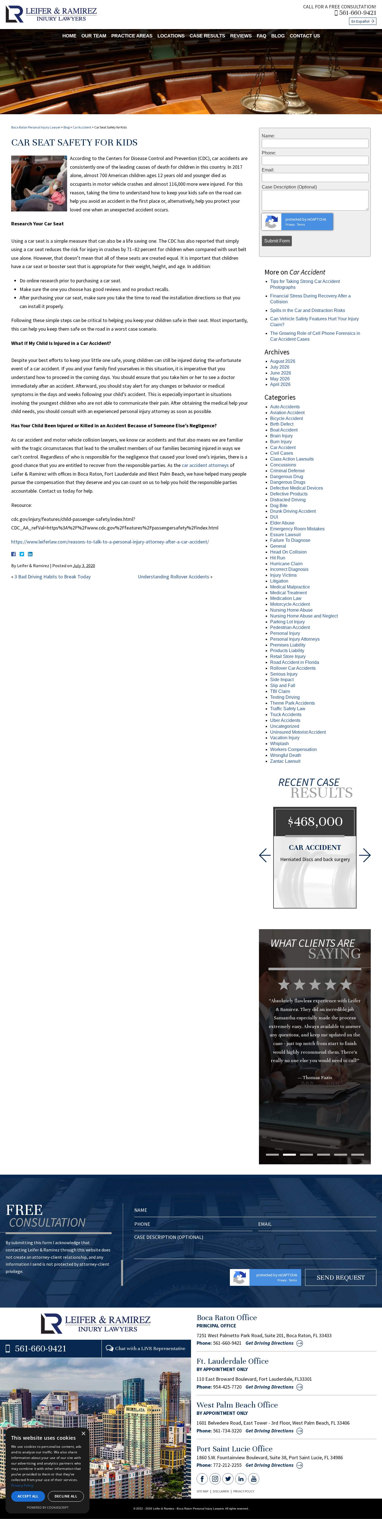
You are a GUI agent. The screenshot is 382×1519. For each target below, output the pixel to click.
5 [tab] (340, 1155)
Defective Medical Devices (296, 488)
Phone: (269, 153)
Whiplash (279, 743)
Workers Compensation (293, 749)
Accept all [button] (28, 1496)
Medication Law (285, 598)
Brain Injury (281, 435)
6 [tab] (357, 1155)
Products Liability (287, 650)
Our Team (93, 36)
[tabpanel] (315, 1040)
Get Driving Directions (270, 1343)
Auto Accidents (285, 406)
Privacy (290, 224)
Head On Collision (288, 552)
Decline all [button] (66, 1496)
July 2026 (279, 367)
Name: (268, 136)
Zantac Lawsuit (285, 761)
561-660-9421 (357, 12)
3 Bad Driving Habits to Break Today (53, 576)
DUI (274, 517)
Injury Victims (283, 575)
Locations (171, 36)
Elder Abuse (282, 523)
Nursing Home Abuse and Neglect (304, 616)
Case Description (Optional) (289, 187)
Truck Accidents (285, 714)
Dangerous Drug (286, 476)
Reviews (241, 36)
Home (69, 36)
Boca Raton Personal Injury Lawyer (35, 127)
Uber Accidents (285, 720)
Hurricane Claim (286, 563)
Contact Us (305, 36)
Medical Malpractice (290, 587)
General (278, 546)
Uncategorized (284, 726)
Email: (268, 170)
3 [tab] (306, 1155)
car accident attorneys (205, 465)
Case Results (207, 36)
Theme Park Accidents (292, 703)
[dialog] (47, 1470)
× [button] (83, 1434)
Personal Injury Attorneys (295, 639)
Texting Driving (285, 697)
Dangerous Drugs (287, 482)
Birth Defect (281, 424)
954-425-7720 (227, 1386)
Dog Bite (278, 505)
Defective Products (289, 494)
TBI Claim (280, 691)
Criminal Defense (287, 470)
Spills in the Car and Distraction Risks (307, 310)
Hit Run (277, 557)
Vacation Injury (285, 737)
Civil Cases (281, 453)
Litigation (279, 581)
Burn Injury (281, 441)
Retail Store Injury (288, 656)
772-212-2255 (227, 1465)
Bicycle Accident (286, 418)
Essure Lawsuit (285, 534)
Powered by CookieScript (48, 1507)
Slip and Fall (282, 685)
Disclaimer (221, 1491)
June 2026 (280, 373)
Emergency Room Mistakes (297, 528)
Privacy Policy (243, 1491)
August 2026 (282, 361)
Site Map (202, 1491)
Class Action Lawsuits (292, 459)
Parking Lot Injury (287, 621)
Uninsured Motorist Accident (298, 732)
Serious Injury (284, 674)
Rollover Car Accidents (293, 668)
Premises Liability (287, 645)
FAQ (261, 36)
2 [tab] (289, 1155)
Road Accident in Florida (294, 662)
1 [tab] (272, 1155)
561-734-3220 (227, 1430)
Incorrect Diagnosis (289, 569)
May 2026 (280, 378)
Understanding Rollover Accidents (173, 576)
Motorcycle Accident (290, 604)
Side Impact (282, 679)
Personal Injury (285, 633)
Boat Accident (284, 430)
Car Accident (82, 127)
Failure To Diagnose (290, 540)
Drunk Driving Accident (293, 511)
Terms (301, 224)
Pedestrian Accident (290, 627)
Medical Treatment (288, 592)
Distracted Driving (288, 499)
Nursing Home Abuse (291, 610)
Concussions (283, 464)
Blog (278, 36)
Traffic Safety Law (287, 708)
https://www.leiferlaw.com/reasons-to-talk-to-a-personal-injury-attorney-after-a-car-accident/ (110, 541)
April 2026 (280, 384)
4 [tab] (323, 1155)
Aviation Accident (287, 412)
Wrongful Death (285, 755)
